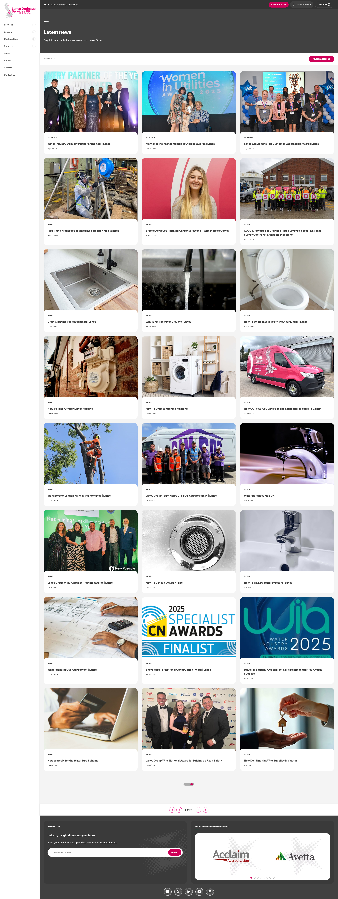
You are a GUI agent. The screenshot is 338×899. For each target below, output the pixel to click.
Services (8, 24)
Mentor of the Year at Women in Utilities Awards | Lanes (180, 143)
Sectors (8, 32)
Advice (7, 60)
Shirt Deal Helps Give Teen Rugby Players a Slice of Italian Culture (187, 847)
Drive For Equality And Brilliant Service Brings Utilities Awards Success (283, 671)
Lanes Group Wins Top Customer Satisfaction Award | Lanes (281, 143)
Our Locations (11, 39)
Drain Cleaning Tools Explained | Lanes (72, 321)
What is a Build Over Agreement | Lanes (72, 669)
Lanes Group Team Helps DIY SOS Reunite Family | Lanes (181, 495)
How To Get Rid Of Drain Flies (164, 582)
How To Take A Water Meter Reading (70, 408)
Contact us (9, 75)
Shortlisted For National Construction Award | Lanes (178, 669)
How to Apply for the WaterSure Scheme (73, 760)
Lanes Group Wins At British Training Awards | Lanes (80, 582)
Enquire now (278, 4)
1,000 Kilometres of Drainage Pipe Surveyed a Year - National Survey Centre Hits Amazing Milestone (282, 232)
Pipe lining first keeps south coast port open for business (83, 230)
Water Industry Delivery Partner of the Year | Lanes (79, 143)
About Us (8, 46)
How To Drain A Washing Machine (167, 408)
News (7, 53)
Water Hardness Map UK (259, 495)
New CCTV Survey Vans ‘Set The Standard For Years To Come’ (282, 408)
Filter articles (321, 59)
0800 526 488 (304, 4)
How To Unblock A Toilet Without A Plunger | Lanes (276, 321)
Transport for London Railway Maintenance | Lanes (79, 495)
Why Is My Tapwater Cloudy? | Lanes (168, 321)
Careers (8, 67)
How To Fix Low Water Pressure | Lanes (268, 582)
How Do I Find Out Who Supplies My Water (270, 760)
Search (323, 4)
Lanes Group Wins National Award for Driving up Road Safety (184, 760)
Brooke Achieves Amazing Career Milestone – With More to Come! (187, 230)
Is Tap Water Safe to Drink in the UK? (70, 847)
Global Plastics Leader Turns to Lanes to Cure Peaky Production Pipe (284, 849)
